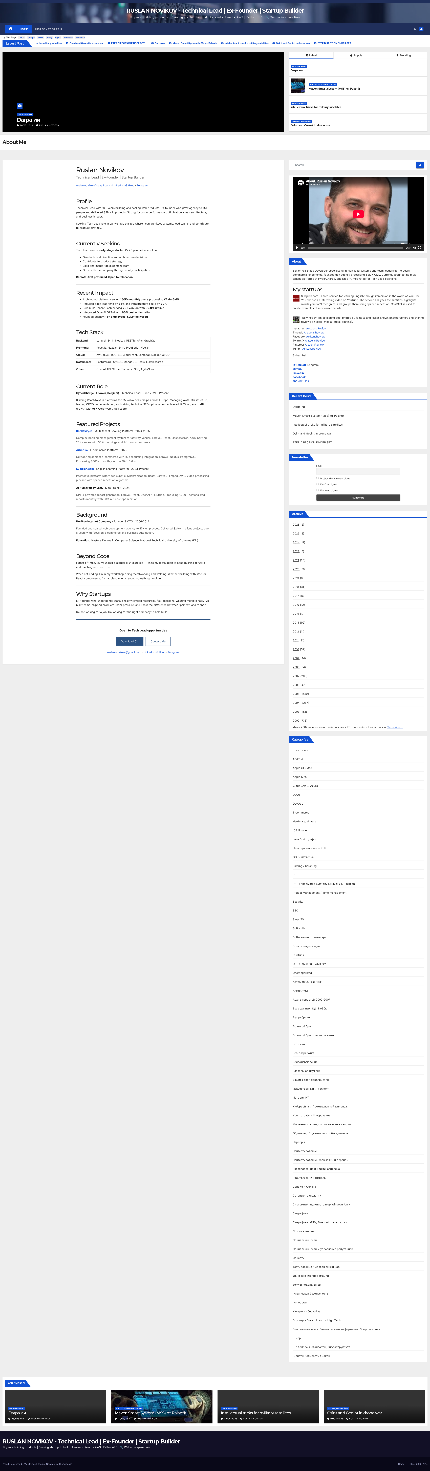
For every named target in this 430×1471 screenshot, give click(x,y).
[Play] (297, 247)
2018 (296, 587)
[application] (358, 214)
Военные (80, 37)
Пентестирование (305, 1151)
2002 (296, 720)
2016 (296, 604)
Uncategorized (299, 66)
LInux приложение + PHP (309, 848)
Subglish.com (85, 468)
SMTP (41, 37)
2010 (296, 649)
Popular (358, 55)
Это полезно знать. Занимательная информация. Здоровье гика (336, 1329)
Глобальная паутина (306, 1070)
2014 (296, 622)
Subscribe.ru (395, 727)
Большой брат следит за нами (313, 1035)
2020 (296, 569)
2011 (296, 640)
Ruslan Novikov (49, 125)
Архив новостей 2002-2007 (311, 999)
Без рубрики (301, 1017)
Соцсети (299, 1258)
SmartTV (298, 919)
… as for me (300, 750)
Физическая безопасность (311, 1293)
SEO (295, 910)
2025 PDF (301, 381)
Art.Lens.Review (316, 328)
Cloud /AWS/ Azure (305, 785)
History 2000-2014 (49, 29)
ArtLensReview (315, 336)
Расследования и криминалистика (316, 1168)
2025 (296, 533)
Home (24, 29)
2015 (296, 613)
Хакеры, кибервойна (301, 122)
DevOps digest (328, 484)
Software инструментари (310, 937)
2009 (296, 658)
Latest (313, 55)
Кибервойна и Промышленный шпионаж (320, 1106)
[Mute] (414, 247)
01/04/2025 (337, 1418)
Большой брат (302, 1026)
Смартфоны (301, 1213)
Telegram (142, 185)
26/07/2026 (18, 1418)
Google (31, 37)
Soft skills (299, 928)
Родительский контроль (309, 1177)
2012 (296, 631)
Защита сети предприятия (311, 1079)
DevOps (298, 803)
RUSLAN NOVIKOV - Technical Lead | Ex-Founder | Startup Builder (215, 10)
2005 (296, 693)
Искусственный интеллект (31, 114)
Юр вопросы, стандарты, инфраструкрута (321, 1347)
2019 (296, 578)
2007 (296, 676)
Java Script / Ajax (304, 839)
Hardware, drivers (304, 821)
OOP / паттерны (303, 857)
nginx (58, 37)
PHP (295, 875)
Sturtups (298, 955)
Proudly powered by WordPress (19, 1464)
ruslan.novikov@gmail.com (93, 185)
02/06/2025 (231, 1418)
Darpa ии (297, 70)
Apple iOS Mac (302, 768)
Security (298, 901)
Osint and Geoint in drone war (311, 125)
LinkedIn (117, 185)
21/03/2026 (27, 125)
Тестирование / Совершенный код (316, 1266)
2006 (296, 685)
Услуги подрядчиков (307, 1284)
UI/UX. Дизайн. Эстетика (309, 964)
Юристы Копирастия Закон (311, 1356)
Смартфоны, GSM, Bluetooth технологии (320, 1222)
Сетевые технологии (307, 1195)
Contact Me (157, 641)
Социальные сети (305, 1240)
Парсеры (299, 1142)
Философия (300, 1302)
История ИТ (301, 1097)
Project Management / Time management (320, 892)
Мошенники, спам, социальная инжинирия (322, 1124)
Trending (405, 55)
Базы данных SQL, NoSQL (310, 1008)
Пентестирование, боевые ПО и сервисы (321, 1160)
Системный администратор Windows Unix (321, 1204)
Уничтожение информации (311, 1275)
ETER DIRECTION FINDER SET (312, 442)
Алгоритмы (300, 990)
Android (298, 759)
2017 (296, 596)
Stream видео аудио (306, 946)
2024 (296, 542)
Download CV (129, 641)
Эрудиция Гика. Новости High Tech (316, 1320)
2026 (296, 524)
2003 (296, 711)
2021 (296, 560)
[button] (415, 29)
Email (319, 465)
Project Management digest (335, 478)
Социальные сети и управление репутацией (323, 1249)
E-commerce (301, 812)
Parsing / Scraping (305, 866)
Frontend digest (329, 490)
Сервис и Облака (304, 1186)
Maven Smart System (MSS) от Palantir (65, 119)
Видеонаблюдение (305, 1062)
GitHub (129, 185)
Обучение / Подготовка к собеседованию (321, 1133)
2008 (296, 667)
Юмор (297, 1338)
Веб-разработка (303, 1053)
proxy (49, 37)
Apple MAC (300, 777)
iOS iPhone (300, 830)
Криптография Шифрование (312, 1115)
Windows (68, 37)
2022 (296, 551)
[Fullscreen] (419, 247)
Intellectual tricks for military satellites (316, 107)
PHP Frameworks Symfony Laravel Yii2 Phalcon (324, 883)
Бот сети (299, 1044)
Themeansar (65, 1464)
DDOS (22, 37)
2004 (296, 702)
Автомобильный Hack (307, 981)
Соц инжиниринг (304, 1231)
